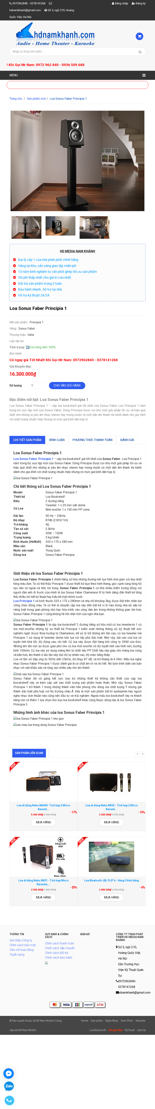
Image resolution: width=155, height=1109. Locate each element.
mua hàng (43, 822)
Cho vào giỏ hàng (67, 385)
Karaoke (141, 1020)
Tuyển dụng (16, 954)
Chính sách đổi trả (56, 953)
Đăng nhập (121, 3)
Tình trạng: (17, 347)
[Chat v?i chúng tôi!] (8, 1073)
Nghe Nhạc (111, 1020)
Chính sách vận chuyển (60, 948)
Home (84, 1020)
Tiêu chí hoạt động (21, 950)
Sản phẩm (97, 1020)
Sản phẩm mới (36, 98)
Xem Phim (127, 1020)
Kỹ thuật (130, 1030)
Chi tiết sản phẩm (27, 440)
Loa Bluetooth (98, 1030)
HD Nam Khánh (27, 1030)
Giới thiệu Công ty (20, 940)
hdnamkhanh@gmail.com (25, 10)
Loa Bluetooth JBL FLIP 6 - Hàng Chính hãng (111, 880)
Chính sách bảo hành (58, 957)
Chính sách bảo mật (22, 945)
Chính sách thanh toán (59, 943)
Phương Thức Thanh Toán (92, 440)
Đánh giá (127, 440)
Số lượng (15, 385)
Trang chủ (15, 98)
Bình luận (56, 440)
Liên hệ (141, 1030)
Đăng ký (140, 3)
